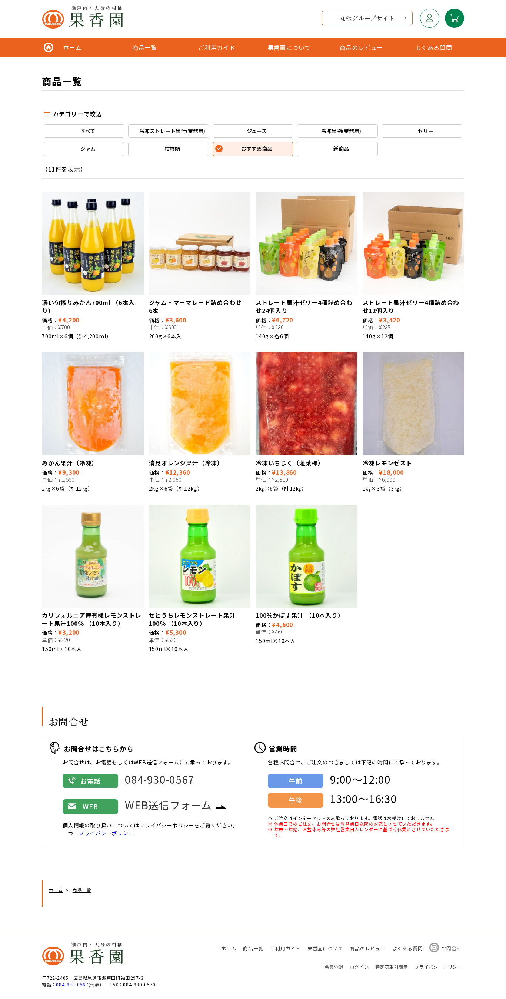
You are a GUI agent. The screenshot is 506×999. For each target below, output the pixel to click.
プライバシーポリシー (106, 833)
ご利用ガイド (285, 948)
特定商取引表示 (392, 966)
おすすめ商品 (256, 148)
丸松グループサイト (367, 18)
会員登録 (334, 966)
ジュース (257, 131)
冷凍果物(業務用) (341, 131)
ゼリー (425, 131)
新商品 (341, 148)
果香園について (325, 948)
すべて (87, 131)
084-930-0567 (72, 984)
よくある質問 (407, 948)
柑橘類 (172, 148)
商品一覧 (253, 948)
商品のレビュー (368, 948)
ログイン (359, 966)
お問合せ (451, 948)
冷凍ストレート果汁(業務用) (172, 131)
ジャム (88, 148)
